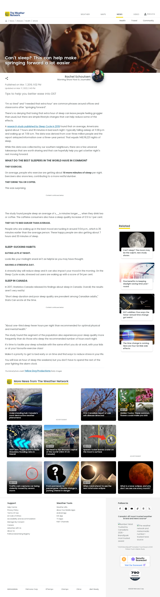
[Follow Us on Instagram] (126, 509)
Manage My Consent (15, 522)
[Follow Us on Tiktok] (138, 509)
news (12, 21)
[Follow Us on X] (149, 509)
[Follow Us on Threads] (143, 509)
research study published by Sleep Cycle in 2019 (33, 126)
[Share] (6, 78)
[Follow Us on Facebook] (120, 509)
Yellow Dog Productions (37, 370)
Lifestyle (19, 21)
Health (27, 21)
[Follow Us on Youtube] (132, 509)
